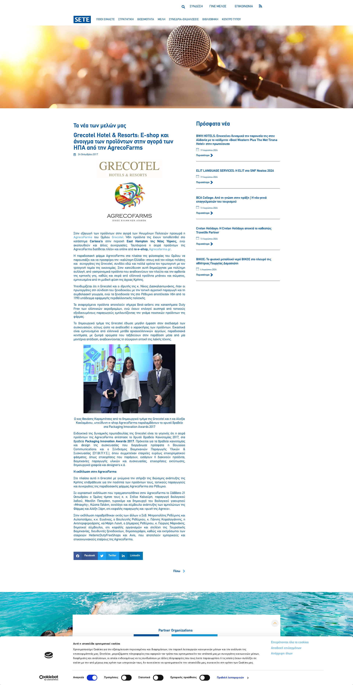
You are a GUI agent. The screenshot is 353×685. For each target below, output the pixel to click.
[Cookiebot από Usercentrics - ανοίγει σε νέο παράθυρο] (49, 678)
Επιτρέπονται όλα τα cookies (290, 642)
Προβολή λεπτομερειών (230, 677)
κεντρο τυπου (231, 19)
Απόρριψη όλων (282, 653)
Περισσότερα (203, 155)
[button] (183, 7)
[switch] (126, 678)
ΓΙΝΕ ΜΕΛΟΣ (217, 6)
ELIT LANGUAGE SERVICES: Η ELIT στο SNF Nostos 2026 (235, 171)
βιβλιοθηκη (210, 19)
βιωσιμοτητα (145, 19)
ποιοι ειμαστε (105, 19)
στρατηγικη (126, 19)
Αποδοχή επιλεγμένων (286, 648)
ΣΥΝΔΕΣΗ (196, 6)
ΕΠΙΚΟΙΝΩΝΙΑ (244, 6)
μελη (161, 19)
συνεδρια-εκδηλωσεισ (184, 19)
